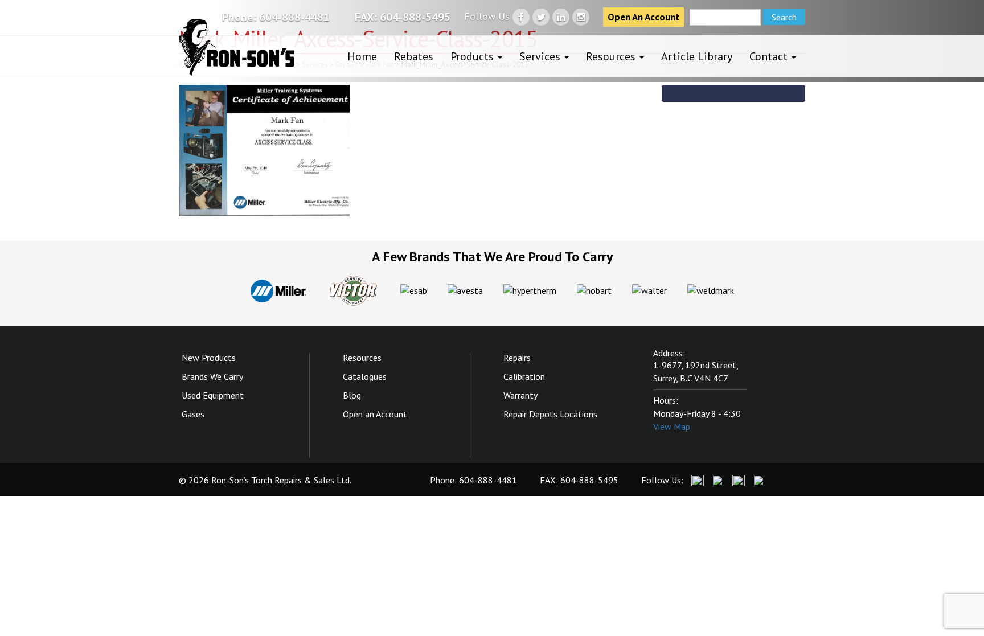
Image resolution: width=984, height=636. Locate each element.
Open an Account (375, 414)
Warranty (520, 395)
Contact (769, 56)
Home (362, 56)
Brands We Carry (212, 376)
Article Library (696, 56)
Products (473, 56)
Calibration (524, 376)
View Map (671, 426)
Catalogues (365, 376)
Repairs (517, 357)
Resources (612, 56)
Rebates (413, 56)
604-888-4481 (294, 17)
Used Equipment (213, 395)
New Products (209, 357)
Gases (193, 414)
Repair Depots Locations (550, 414)
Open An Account (643, 17)
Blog (352, 395)
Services (541, 56)
